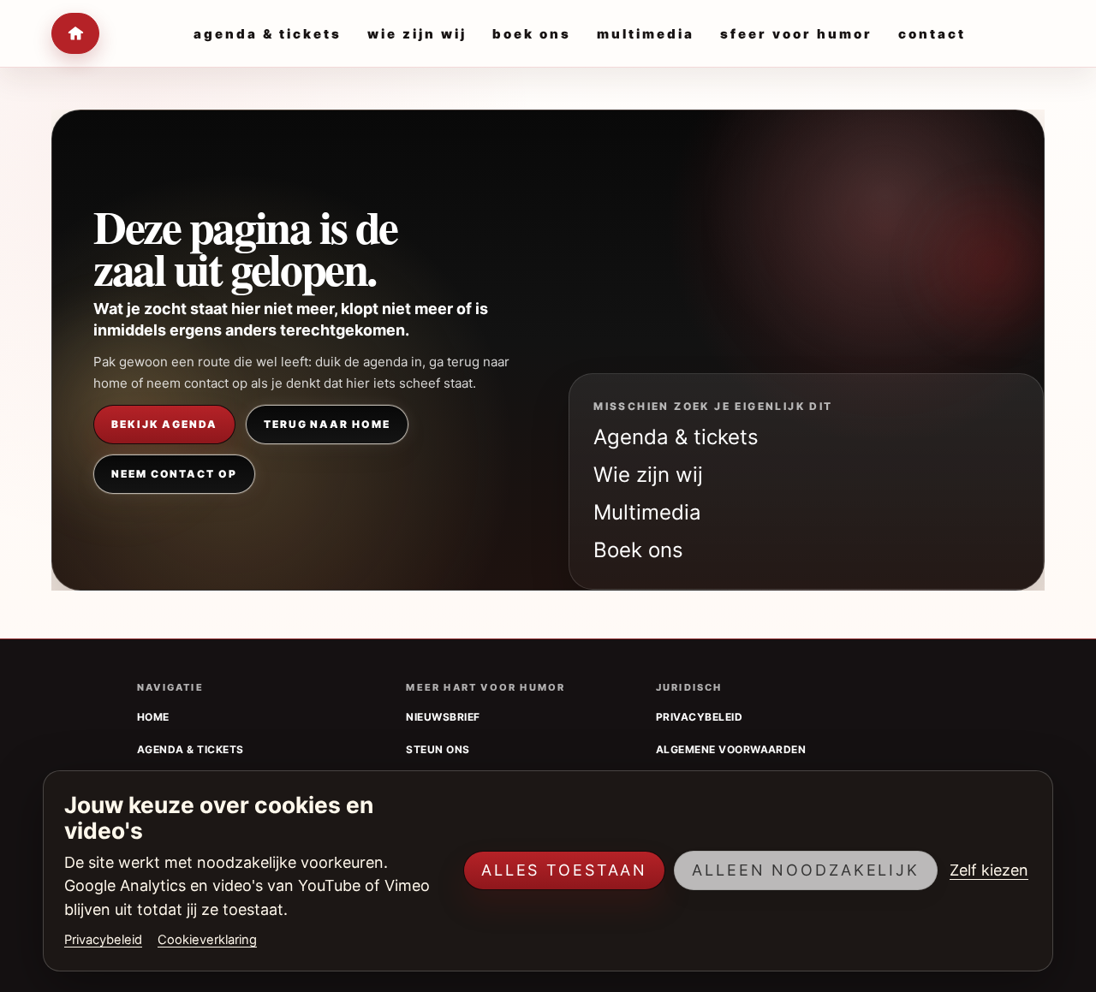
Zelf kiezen (989, 870)
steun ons (437, 749)
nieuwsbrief (443, 716)
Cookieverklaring (207, 939)
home (153, 716)
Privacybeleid (103, 939)
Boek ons (638, 550)
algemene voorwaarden (731, 749)
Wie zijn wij (648, 474)
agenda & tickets (190, 749)
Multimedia (647, 512)
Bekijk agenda (164, 424)
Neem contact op (174, 473)
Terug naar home (327, 424)
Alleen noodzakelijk (806, 870)
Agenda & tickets (676, 437)
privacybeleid (699, 716)
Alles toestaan (564, 870)
